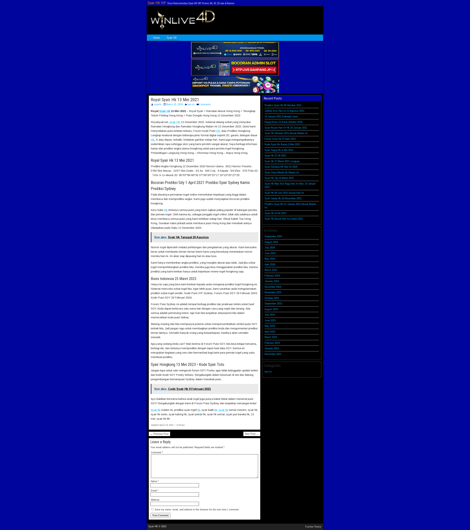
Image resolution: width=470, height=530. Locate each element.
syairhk (157, 104)
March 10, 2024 (174, 104)
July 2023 (270, 314)
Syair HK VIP (157, 3)
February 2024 (272, 275)
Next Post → (252, 434)
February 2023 (272, 342)
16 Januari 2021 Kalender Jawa (281, 116)
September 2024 (273, 236)
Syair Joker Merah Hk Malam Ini (282, 172)
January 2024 (272, 281)
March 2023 (271, 337)
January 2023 (272, 348)
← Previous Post (159, 434)
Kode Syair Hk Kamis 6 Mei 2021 (282, 144)
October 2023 (272, 298)
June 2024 (270, 253)
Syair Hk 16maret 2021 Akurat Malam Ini (286, 133)
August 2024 (271, 242)
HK (218, 130)
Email (154, 490)
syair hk (223, 409)
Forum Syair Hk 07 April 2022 (280, 139)
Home (156, 37)
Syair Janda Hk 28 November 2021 (283, 198)
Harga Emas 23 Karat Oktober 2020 (284, 122)
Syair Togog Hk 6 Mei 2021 (279, 150)
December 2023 (273, 286)
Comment (157, 452)
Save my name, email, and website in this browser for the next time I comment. (197, 509)
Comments (205, 104)
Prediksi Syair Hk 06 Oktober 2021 (283, 105)
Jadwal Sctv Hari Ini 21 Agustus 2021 (284, 110)
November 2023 (273, 292)
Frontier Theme (313, 526)
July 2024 (270, 247)
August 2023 (271, 309)
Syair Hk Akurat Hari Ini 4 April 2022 (284, 218)
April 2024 (270, 264)
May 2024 (270, 258)
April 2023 (270, 331)
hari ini (190, 104)
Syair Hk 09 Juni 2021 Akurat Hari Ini (284, 192)
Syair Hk (164, 111)
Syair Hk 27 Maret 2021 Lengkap (282, 161)
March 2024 (271, 270)
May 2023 (270, 326)
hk (198, 409)
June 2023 (270, 320)
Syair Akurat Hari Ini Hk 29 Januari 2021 (286, 127)
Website (155, 499)
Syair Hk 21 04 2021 (275, 155)
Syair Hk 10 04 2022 (275, 213)
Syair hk (155, 409)
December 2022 (273, 354)
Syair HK (172, 37)
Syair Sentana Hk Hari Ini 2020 (281, 166)
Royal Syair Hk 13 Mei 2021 (175, 99)
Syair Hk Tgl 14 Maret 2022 (279, 178)
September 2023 (273, 303)
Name (155, 481)
